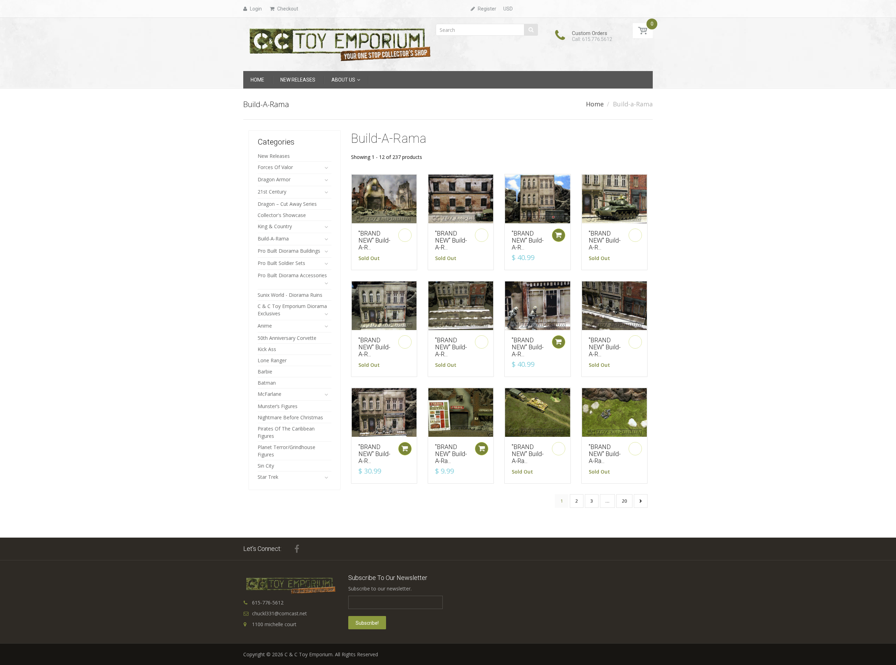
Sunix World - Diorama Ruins (290, 295)
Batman (267, 382)
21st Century (272, 191)
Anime (265, 325)
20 (624, 501)
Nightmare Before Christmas (290, 417)
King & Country (275, 226)
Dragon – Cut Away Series (287, 204)
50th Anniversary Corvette (287, 338)
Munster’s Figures (278, 406)
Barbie (265, 371)
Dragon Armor (274, 179)
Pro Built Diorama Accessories (292, 275)
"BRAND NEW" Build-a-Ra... (451, 453)
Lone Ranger (272, 360)
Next (641, 501)
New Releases (274, 156)
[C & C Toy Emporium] (339, 44)
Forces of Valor (275, 167)
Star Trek (268, 477)
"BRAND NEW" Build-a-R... (374, 240)
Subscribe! (367, 623)
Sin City (266, 465)
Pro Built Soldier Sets (281, 263)
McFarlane (269, 394)
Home (595, 104)
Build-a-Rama (273, 238)
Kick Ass (267, 349)
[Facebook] (296, 549)
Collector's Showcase (282, 215)
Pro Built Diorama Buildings (289, 250)
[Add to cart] (558, 235)
